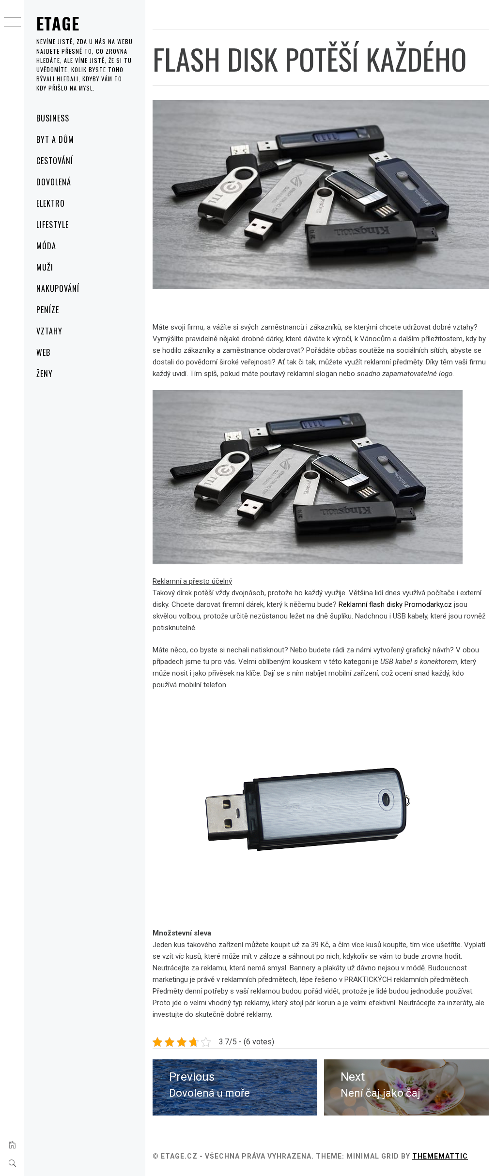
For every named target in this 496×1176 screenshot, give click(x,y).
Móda (46, 246)
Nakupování (57, 288)
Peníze (47, 310)
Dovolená (53, 182)
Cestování (54, 160)
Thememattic (440, 1156)
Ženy (44, 373)
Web (43, 352)
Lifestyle (52, 224)
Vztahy (49, 331)
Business (52, 118)
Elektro (50, 203)
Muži (44, 267)
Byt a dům (55, 139)
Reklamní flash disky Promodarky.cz (396, 604)
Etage (58, 23)
